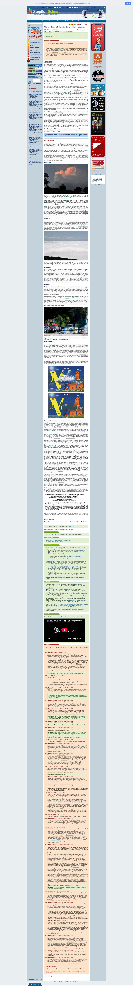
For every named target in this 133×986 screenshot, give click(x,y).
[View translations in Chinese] (41, 7)
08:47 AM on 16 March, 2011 (58, 827)
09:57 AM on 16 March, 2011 (62, 920)
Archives (30, 164)
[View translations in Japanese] (75, 7)
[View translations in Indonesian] (70, 7)
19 (63, 647)
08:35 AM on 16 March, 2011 (66, 818)
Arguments (36, 20)
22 (69, 647)
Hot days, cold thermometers (34, 137)
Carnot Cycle (63, 685)
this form (53, 134)
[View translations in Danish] (48, 7)
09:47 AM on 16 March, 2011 (66, 902)
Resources (51, 20)
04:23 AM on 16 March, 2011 (66, 739)
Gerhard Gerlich (53, 55)
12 (50, 647)
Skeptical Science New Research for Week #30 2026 (35, 142)
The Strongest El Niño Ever (34, 149)
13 (52, 647)
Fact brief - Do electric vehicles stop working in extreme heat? (35, 160)
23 (71, 647)
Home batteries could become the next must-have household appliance (35, 157)
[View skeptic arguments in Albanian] (38, 7)
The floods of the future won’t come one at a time (35, 113)
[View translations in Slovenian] (97, 7)
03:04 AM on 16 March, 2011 (66, 700)
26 (76, 647)
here (76, 798)
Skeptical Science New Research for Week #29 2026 (35, 154)
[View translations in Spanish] (100, 7)
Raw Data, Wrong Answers (34, 100)
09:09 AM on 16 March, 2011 (66, 844)
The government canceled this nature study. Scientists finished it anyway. (35, 132)
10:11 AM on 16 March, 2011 (66, 957)
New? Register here (37, 83)
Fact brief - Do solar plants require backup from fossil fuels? (35, 135)
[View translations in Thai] (105, 7)
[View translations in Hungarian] (65, 7)
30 (84, 647)
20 (65, 647)
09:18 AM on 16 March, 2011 (62, 891)
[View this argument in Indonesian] (82, 24)
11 (49, 647)
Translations (81, 20)
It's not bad (32, 45)
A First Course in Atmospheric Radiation (57, 573)
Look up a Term (36, 984)
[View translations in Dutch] (50, 7)
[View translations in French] (58, 7)
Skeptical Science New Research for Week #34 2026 (35, 95)
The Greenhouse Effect (52, 576)
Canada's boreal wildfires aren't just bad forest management (35, 144)
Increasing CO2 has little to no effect (55, 541)
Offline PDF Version (59, 529)
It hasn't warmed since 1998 (35, 55)
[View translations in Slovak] (95, 7)
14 (54, 647)
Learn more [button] (87, 3)
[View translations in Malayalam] (82, 7)
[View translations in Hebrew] (63, 7)
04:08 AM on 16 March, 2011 (66, 721)
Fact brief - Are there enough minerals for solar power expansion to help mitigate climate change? (34, 109)
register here (49, 972)
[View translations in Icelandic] (68, 7)
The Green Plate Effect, (79, 550)
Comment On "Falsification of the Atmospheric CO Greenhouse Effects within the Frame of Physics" (64, 590)
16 (58, 647)
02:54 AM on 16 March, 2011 (66, 687)
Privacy (71, 981)
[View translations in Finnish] (55, 7)
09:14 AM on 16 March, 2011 (62, 853)
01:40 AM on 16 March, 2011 (58, 675)
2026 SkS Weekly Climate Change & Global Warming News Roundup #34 (35, 92)
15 (56, 647)
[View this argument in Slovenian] (80, 24)
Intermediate (68, 31)
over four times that (71, 862)
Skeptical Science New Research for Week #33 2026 (35, 105)
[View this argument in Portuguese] (74, 24)
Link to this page (81, 29)
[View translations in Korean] (78, 7)
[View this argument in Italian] (77, 24)
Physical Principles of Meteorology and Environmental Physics (63, 566)
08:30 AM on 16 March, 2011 (58, 814)
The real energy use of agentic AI (35, 106)
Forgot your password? (32, 85)
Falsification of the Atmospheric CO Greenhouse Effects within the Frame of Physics (65, 585)
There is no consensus (34, 47)
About (88, 20)
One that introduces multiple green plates (60, 555)
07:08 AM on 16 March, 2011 (66, 776)
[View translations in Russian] (92, 7)
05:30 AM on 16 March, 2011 (66, 753)
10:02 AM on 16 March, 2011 (66, 935)
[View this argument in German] (72, 24)
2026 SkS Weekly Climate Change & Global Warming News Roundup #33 (35, 102)
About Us (66, 981)
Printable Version (48, 529)
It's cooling (32, 49)
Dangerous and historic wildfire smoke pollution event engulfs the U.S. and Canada (35, 147)
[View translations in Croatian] (43, 7)
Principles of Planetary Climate (55, 569)
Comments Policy (52, 717)
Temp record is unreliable (35, 52)
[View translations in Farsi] (53, 7)
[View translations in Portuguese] (90, 7)
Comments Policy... (79, 968)
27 (78, 647)
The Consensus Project (70, 20)
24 (73, 647)
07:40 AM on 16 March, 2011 (66, 784)
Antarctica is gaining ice (35, 57)
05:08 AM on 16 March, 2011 (66, 743)
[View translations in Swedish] (102, 7)
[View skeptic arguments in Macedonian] (80, 7)
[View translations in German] (60, 7)
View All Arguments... (34, 59)
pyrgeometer (68, 603)
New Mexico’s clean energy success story (34, 120)
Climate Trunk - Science (33, 98)
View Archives (72, 526)
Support (94, 20)
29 (82, 647)
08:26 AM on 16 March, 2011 (58, 792)
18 (61, 647)
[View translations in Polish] (87, 7)
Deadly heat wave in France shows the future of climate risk (35, 162)
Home (29, 20)
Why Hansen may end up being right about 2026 (35, 125)
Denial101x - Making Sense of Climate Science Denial (71, 616)
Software (44, 20)
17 (60, 647)
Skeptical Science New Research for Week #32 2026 (35, 118)
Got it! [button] (128, 3)
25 (74, 647)
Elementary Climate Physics (55, 563)
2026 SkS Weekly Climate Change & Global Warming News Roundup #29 (35, 151)
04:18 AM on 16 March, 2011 (66, 727)
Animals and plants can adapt (36, 54)
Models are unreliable (34, 50)
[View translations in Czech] (45, 7)
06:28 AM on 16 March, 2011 (61, 766)
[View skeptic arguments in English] (36, 7)
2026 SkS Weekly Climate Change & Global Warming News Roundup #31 (35, 127)
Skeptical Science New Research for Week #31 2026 (35, 130)
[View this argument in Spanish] (69, 24)
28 (80, 647)
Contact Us (76, 981)
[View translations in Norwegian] (85, 7)
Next (86, 647)
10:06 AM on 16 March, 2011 (66, 950)
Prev (47, 647)
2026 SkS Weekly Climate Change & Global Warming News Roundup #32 (35, 115)
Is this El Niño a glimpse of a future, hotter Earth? (34, 97)
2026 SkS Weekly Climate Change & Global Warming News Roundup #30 (35, 139)
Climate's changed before (35, 42)
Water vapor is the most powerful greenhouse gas (58, 540)
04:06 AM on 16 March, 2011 (66, 708)
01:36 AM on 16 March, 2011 (59, 652)
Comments (59, 20)
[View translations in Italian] (73, 7)
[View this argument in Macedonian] (85, 24)
